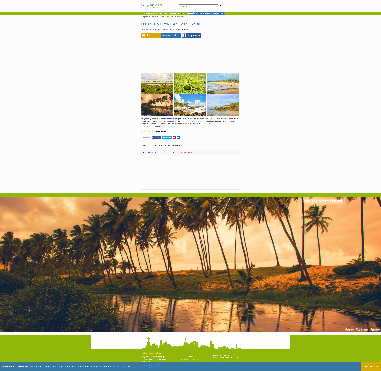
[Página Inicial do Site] (142, 13)
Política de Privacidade (124, 366)
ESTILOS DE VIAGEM (183, 13)
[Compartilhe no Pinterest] (174, 137)
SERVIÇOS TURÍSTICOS (203, 13)
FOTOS (165, 13)
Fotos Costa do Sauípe (149, 152)
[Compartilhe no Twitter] (167, 137)
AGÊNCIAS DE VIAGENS (218, 13)
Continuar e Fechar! (370, 366)
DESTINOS (159, 13)
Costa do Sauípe (162, 29)
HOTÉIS (192, 13)
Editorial (190, 356)
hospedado (191, 120)
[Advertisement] (162, 54)
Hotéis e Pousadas (177, 17)
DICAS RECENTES (149, 13)
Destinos (149, 29)
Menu (149, 35)
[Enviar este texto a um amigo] (178, 137)
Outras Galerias (173, 35)
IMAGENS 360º (172, 13)
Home (143, 29)
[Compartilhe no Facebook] (192, 35)
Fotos (167, 17)
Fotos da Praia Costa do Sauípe (183, 152)
